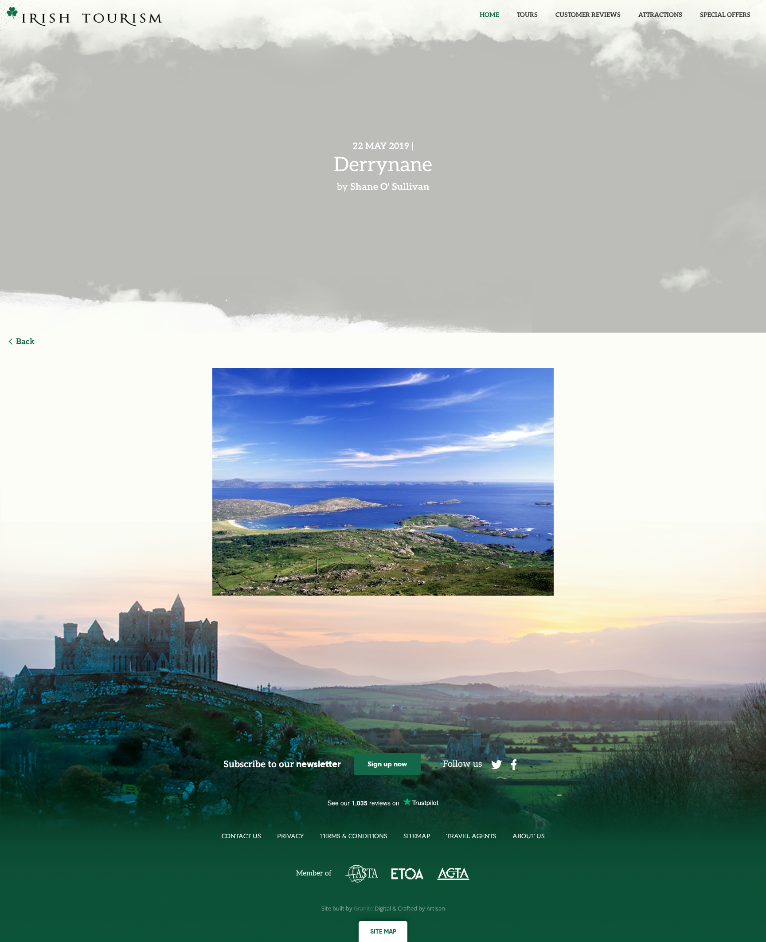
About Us (528, 836)
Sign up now (387, 764)
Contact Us (241, 836)
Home (489, 15)
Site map (383, 931)
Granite (363, 908)
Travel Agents (471, 836)
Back (25, 341)
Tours (527, 15)
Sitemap (416, 836)
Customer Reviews (588, 15)
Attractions (660, 15)
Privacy (290, 836)
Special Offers (725, 15)
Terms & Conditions (353, 836)
